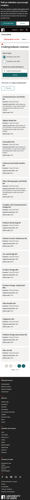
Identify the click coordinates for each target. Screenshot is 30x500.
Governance (4, 409)
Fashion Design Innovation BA (15, 334)
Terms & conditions (6, 489)
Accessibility (4, 486)
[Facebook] (2, 477)
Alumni (3, 442)
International (4, 392)
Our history (4, 404)
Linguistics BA (8, 319)
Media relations (5, 445)
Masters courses (6, 386)
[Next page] (19, 366)
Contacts (4, 452)
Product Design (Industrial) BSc (14, 286)
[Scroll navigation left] (2, 39)
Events (3, 422)
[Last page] (23, 366)
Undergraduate (5, 384)
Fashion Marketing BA (12, 223)
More (21, 30)
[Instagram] (15, 477)
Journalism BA (9, 142)
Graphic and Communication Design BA (14, 206)
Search (15, 75)
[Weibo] (20, 477)
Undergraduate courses (11, 39)
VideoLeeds (4, 447)
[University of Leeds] (10, 497)
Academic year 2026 (13, 61)
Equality (3, 414)
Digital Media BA (9, 120)
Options (22, 23)
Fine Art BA (7, 350)
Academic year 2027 (13, 57)
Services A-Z (5, 437)
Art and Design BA (10, 254)
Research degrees (6, 389)
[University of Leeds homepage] (2, 30)
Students (14, 30)
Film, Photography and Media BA (15, 182)
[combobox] (15, 71)
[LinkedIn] (6, 477)
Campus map (4, 402)
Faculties (3, 407)
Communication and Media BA (14, 98)
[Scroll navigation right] (28, 39)
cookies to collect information (15, 9)
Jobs (2, 432)
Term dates (4, 435)
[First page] (6, 366)
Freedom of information (8, 491)
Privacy (3, 484)
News (2, 419)
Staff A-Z (4, 450)
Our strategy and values (8, 412)
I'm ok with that (8, 23)
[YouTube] (11, 477)
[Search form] (27, 30)
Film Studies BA (9, 303)
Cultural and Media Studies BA (14, 164)
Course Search (6, 35)
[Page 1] (15, 366)
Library (3, 440)
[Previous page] (11, 366)
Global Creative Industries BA (15, 238)
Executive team (5, 417)
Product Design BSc (11, 270)
